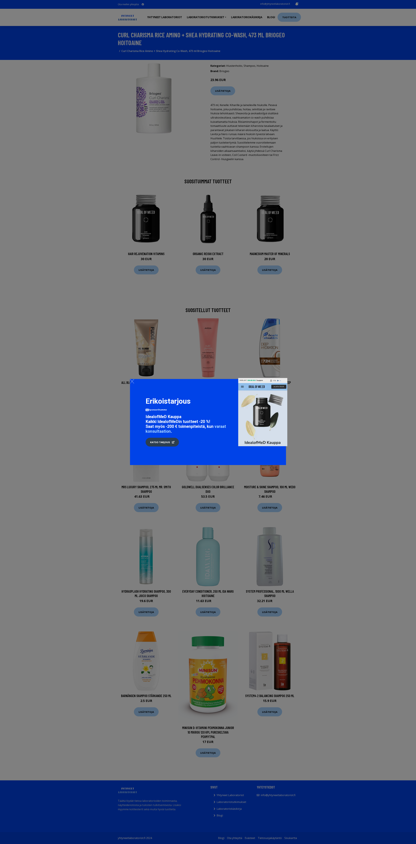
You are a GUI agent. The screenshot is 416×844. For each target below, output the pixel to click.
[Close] (132, 381)
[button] (162, 442)
